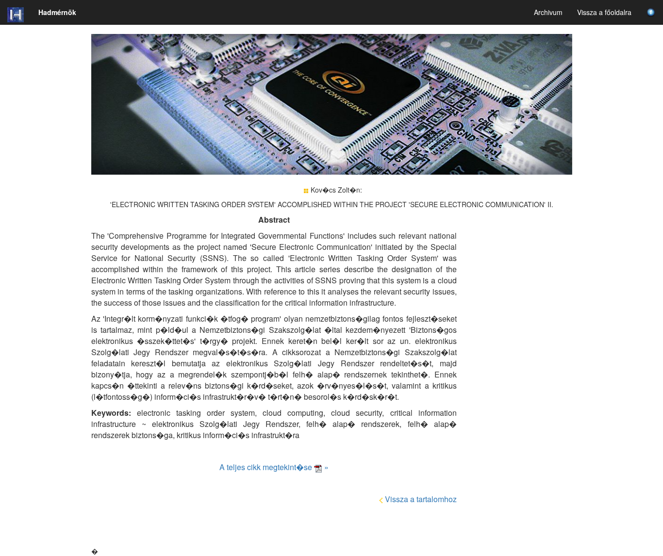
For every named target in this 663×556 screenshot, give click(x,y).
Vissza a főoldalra (604, 12)
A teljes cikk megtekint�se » (274, 467)
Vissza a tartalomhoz (421, 499)
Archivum (548, 12)
